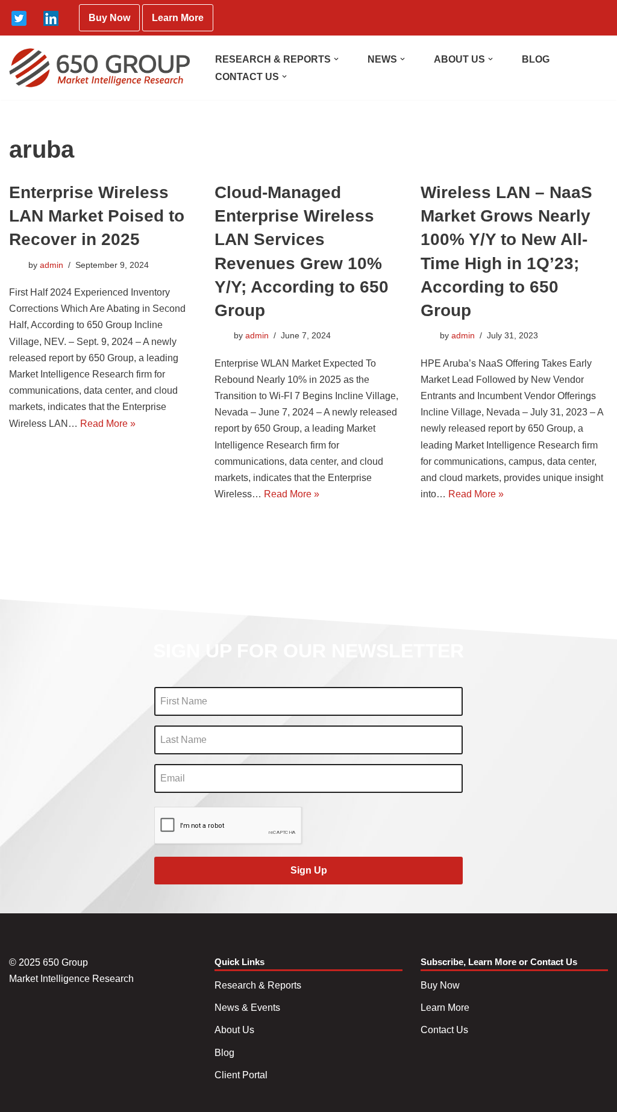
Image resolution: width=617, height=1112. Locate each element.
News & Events (247, 1007)
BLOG (536, 59)
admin (51, 265)
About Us (234, 1030)
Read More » (108, 423)
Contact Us (444, 1030)
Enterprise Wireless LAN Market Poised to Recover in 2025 (96, 216)
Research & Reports (258, 985)
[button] (336, 59)
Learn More (178, 18)
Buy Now (109, 18)
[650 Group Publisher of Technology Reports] (99, 67)
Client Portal (241, 1075)
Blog (224, 1053)
